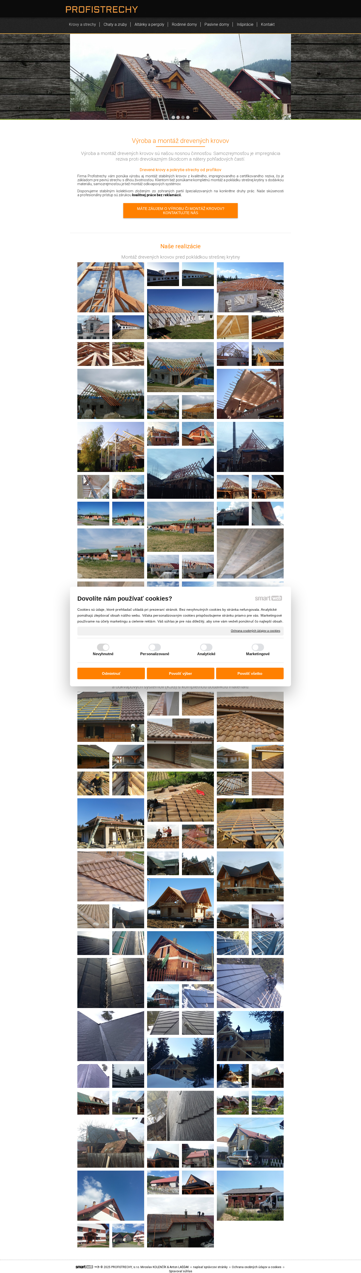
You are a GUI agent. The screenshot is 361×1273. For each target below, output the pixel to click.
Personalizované (154, 654)
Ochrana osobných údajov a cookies (255, 631)
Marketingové (258, 654)
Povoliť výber (180, 673)
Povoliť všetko (249, 673)
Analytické (206, 654)
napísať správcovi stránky (210, 1267)
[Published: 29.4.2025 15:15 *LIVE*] (96, 1267)
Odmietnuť (111, 673)
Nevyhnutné (103, 654)
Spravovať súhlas (180, 1271)
